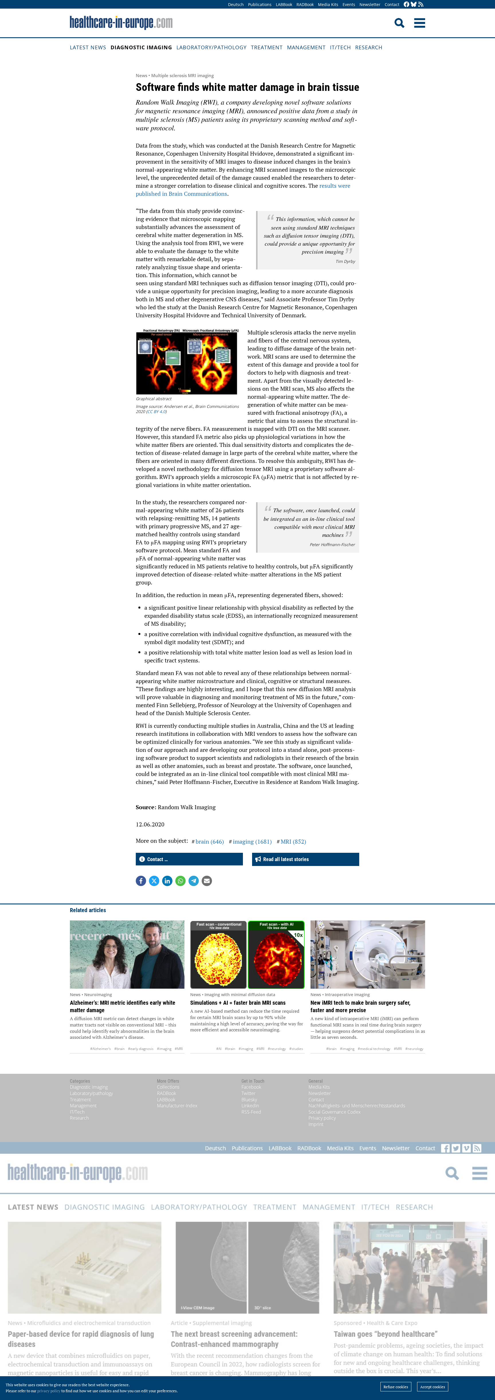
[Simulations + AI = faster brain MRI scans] (247, 954)
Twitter (248, 1093)
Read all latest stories (285, 859)
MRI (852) (293, 841)
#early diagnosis (141, 1048)
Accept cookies (432, 1386)
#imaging (164, 1048)
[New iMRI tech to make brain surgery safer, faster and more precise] (368, 954)
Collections (168, 1087)
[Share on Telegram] (193, 881)
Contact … (156, 859)
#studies (296, 1048)
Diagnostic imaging (141, 47)
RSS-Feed (251, 1112)
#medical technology (374, 1048)
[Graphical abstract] (187, 362)
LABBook (284, 4)
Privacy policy (322, 1118)
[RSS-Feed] (421, 4)
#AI (218, 1048)
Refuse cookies (396, 1386)
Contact (392, 4)
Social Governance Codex (335, 1112)
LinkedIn (250, 1105)
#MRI (179, 1048)
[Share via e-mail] (207, 881)
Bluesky (249, 1099)
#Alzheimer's (100, 1048)
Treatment (267, 47)
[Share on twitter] (154, 881)
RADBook (305, 4)
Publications (260, 4)
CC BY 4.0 (156, 411)
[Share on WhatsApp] (180, 881)
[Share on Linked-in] (167, 881)
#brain (119, 1048)
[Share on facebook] (141, 881)
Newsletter (370, 4)
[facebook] (406, 4)
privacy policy (48, 1390)
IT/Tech (340, 47)
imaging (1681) (252, 841)
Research (368, 47)
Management (306, 47)
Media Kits (328, 4)
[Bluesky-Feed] (414, 4)
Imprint (316, 1124)
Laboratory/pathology (211, 47)
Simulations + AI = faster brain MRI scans (238, 1002)
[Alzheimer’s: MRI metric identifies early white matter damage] (127, 954)
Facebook (251, 1087)
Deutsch (236, 4)
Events (349, 4)
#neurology (277, 1048)
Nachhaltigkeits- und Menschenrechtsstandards (357, 1105)
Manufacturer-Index (177, 1105)
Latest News (88, 47)
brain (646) (210, 841)
